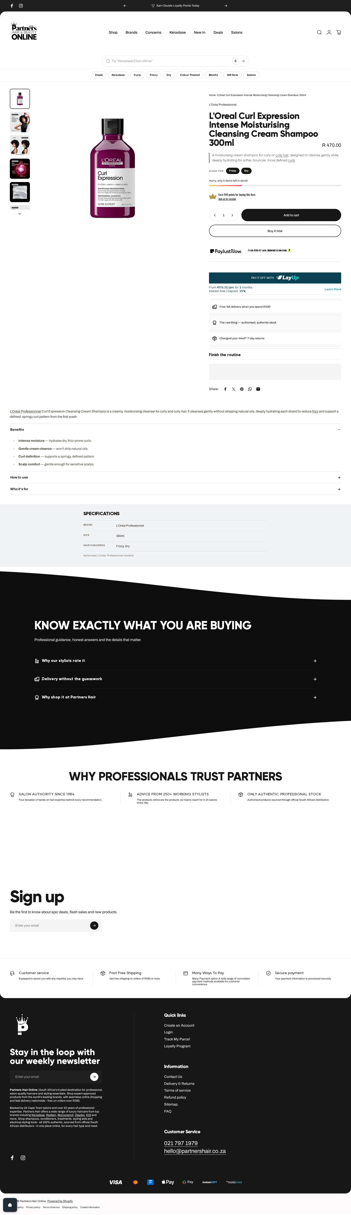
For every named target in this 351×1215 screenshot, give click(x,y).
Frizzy (154, 75)
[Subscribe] (94, 925)
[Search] (243, 61)
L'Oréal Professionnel (222, 104)
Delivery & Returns (179, 1084)
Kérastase (118, 75)
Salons (251, 75)
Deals (99, 75)
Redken (51, 1115)
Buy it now (275, 230)
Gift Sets (232, 75)
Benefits (17, 429)
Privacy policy (33, 1207)
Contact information (90, 1207)
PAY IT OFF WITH (262, 277)
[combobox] (171, 61)
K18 (88, 1115)
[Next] (225, 5)
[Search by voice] (235, 61)
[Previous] (124, 5)
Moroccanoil (65, 1115)
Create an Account (179, 1025)
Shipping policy (70, 1207)
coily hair (281, 155)
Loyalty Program (177, 1046)
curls (291, 160)
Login (168, 1032)
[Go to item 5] (20, 192)
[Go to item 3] (20, 145)
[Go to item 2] (20, 122)
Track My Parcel (177, 1039)
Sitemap (171, 1104)
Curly (137, 75)
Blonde (213, 75)
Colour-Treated (190, 75)
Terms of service (177, 1090)
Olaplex (80, 1115)
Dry (169, 75)
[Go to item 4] (20, 169)
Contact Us (173, 1077)
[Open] (10, 1205)
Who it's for (19, 489)
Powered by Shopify (60, 1201)
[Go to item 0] (20, 99)
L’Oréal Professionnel (25, 411)
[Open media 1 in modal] (112, 168)
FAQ (168, 1111)
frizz (315, 411)
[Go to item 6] (20, 215)
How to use (19, 477)
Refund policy (175, 1097)
